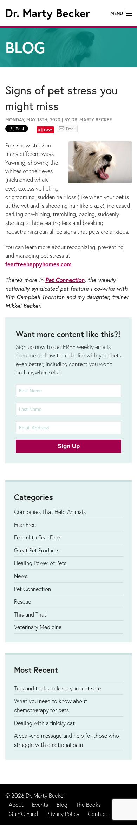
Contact (97, 813)
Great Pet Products (36, 550)
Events (40, 804)
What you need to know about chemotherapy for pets (50, 705)
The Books (88, 804)
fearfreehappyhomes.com (38, 264)
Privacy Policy (62, 813)
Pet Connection (65, 280)
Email (71, 128)
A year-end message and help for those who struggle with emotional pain (66, 740)
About (16, 804)
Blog (62, 804)
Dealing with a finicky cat (44, 723)
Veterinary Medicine (37, 627)
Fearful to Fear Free (37, 537)
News (20, 575)
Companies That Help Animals (50, 511)
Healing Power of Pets (40, 562)
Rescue (22, 601)
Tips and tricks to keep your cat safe (57, 688)
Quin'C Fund (23, 813)
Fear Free (25, 524)
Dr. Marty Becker (47, 13)
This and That (30, 614)
